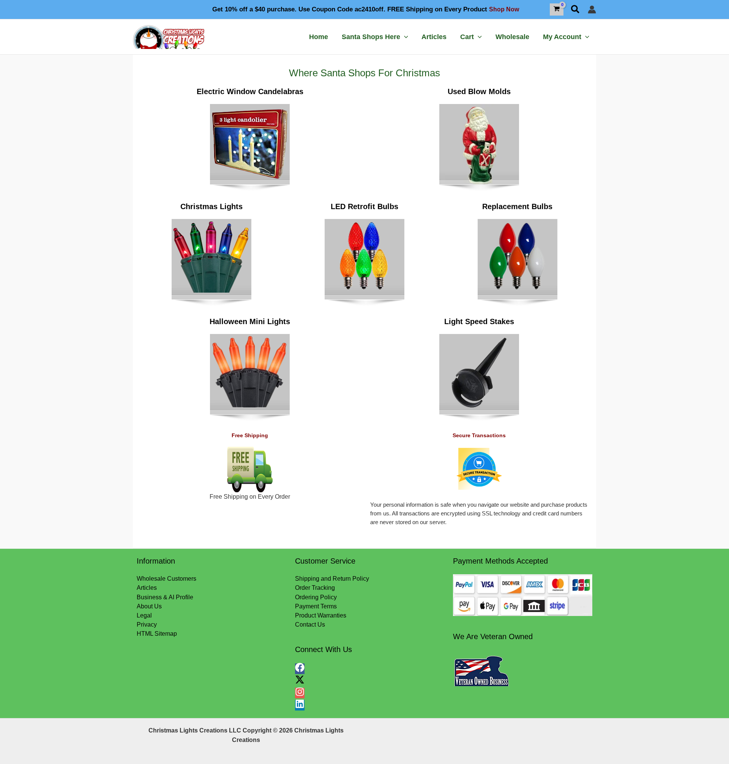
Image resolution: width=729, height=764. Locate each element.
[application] (404, 37)
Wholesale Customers (166, 578)
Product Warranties (320, 615)
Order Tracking (315, 587)
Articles (147, 587)
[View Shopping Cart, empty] (557, 9)
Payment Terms (316, 606)
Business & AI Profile (165, 597)
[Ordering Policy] (522, 595)
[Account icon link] (592, 9)
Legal (144, 615)
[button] (575, 9)
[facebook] (300, 670)
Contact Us (310, 624)
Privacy (147, 624)
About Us (149, 606)
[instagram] (300, 694)
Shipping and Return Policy (332, 578)
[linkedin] (300, 706)
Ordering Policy (316, 597)
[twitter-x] (300, 682)
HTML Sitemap (157, 633)
